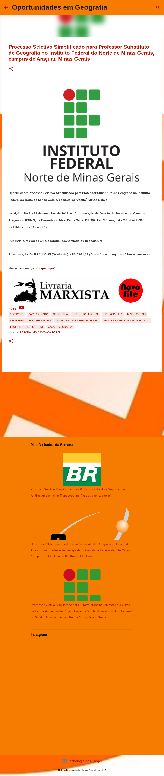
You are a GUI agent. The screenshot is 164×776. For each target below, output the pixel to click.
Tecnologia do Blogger (84, 761)
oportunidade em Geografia (30, 320)
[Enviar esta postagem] (21, 309)
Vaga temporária (60, 327)
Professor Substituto (26, 327)
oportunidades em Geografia (77, 320)
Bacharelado (38, 314)
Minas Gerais (136, 314)
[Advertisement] (82, 403)
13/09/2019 (16, 314)
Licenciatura (113, 314)
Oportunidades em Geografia (59, 7)
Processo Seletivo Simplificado (126, 320)
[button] (11, 69)
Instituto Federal (86, 314)
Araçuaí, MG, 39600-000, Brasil (40, 332)
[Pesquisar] (158, 7)
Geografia (60, 314)
